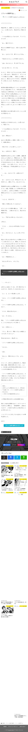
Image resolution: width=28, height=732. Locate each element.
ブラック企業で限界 (6, 7)
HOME (3, 723)
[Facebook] (6, 445)
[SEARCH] (26, 2)
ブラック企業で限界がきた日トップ (14, 425)
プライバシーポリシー (13, 726)
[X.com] (14, 445)
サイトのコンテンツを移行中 (14, 4)
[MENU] (1, 2)
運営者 (5, 726)
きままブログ (14, 2)
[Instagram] (21, 445)
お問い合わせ (22, 726)
